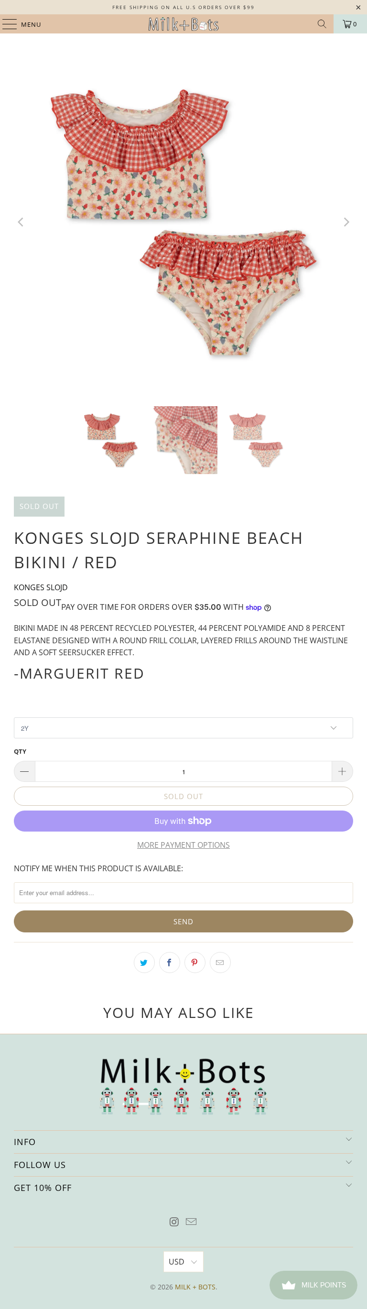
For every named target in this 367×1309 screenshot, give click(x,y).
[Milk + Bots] (183, 23)
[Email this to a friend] (220, 962)
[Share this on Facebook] (169, 962)
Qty (20, 751)
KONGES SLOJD (41, 587)
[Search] (322, 23)
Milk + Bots (195, 1286)
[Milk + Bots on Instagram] (174, 1222)
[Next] (346, 222)
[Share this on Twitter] (144, 962)
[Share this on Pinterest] (194, 962)
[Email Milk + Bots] (191, 1222)
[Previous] (21, 222)
